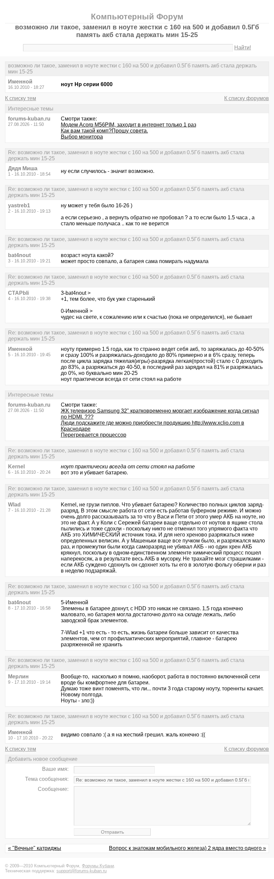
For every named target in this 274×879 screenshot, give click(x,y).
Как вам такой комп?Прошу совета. (104, 131)
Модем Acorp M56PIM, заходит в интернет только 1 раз (128, 125)
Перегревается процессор (93, 435)
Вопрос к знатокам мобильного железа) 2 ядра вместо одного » (187, 848)
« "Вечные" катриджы (34, 848)
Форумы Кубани (98, 865)
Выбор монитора (82, 137)
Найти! (242, 47)
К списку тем (20, 98)
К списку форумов (246, 98)
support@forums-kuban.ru (81, 870)
